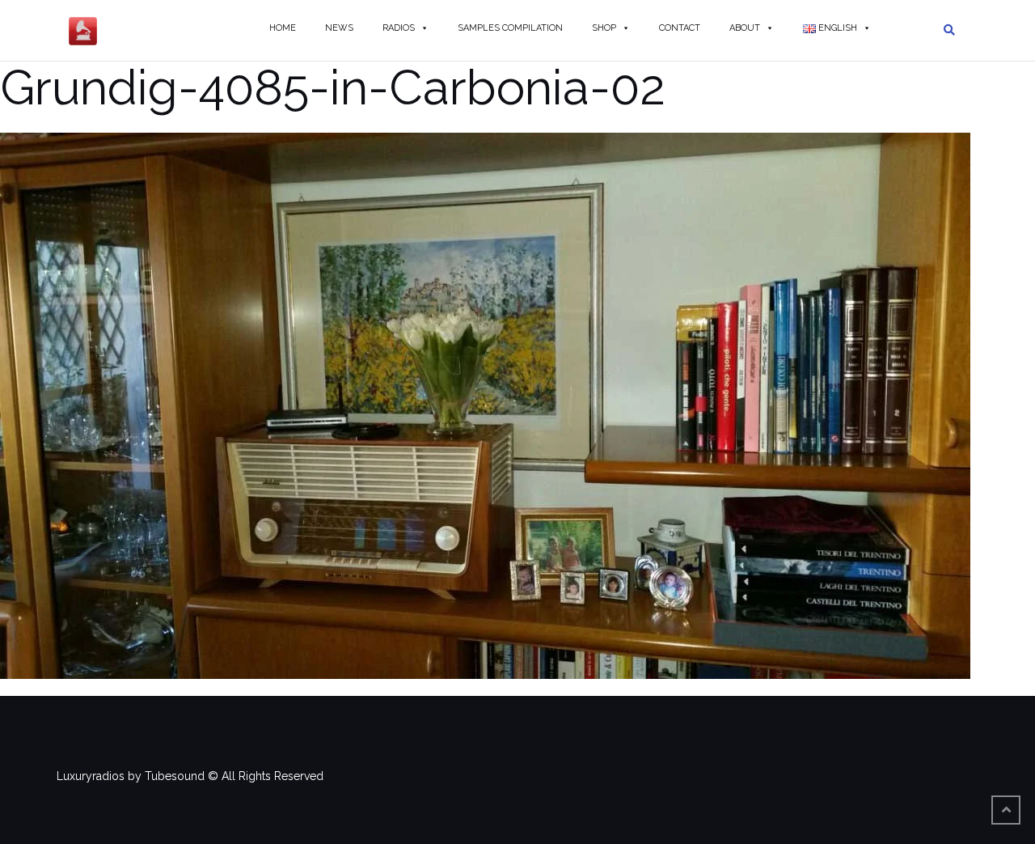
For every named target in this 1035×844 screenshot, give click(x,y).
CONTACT (679, 28)
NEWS (339, 28)
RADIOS (398, 28)
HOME (282, 28)
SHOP (604, 28)
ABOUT (744, 28)
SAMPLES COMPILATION (510, 28)
